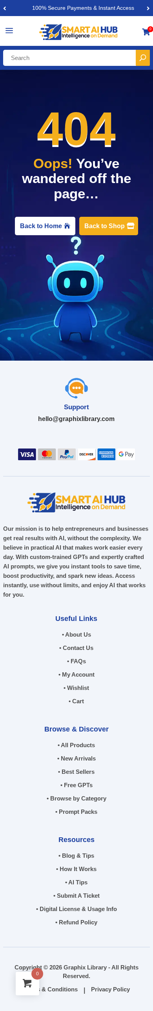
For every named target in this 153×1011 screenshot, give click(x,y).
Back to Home (41, 226)
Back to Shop (104, 226)
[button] (148, 8)
